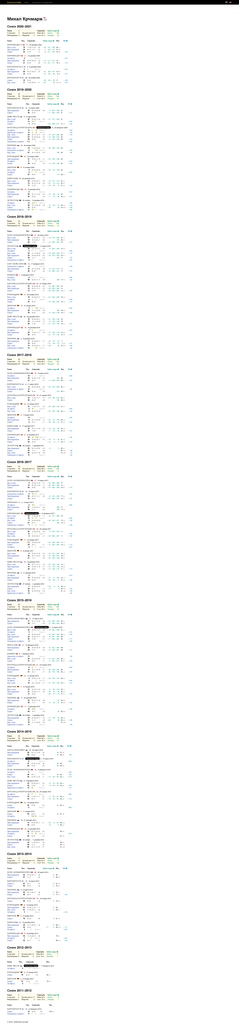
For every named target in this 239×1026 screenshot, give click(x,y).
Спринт (10, 51)
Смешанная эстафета (15, 141)
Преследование (13, 49)
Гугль (237, 13)
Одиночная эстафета (15, 132)
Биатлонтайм (14, 2)
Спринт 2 (10, 883)
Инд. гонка (11, 82)
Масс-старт (11, 47)
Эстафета (11, 58)
